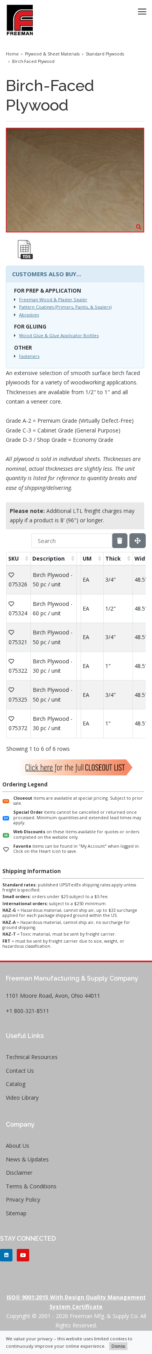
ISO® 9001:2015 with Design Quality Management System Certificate (76, 1301)
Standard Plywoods (105, 54)
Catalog (15, 1084)
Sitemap (16, 1213)
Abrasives (29, 315)
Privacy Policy (23, 1199)
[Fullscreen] (137, 540)
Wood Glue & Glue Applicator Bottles (59, 335)
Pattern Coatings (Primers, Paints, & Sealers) (65, 307)
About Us (17, 1145)
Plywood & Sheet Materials (52, 54)
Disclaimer (19, 1172)
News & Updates (27, 1159)
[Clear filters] (119, 540)
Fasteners (29, 356)
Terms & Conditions (31, 1186)
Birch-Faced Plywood (33, 61)
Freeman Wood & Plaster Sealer (53, 299)
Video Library (22, 1097)
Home (12, 54)
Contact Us (20, 1070)
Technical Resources (32, 1057)
